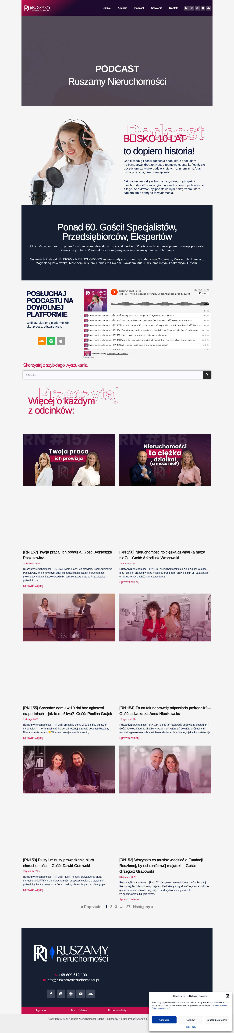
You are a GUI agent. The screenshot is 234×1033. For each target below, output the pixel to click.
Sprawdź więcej (33, 585)
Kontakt (173, 8)
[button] (227, 996)
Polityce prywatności (161, 1008)
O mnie (107, 8)
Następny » (143, 907)
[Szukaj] (207, 375)
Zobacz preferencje (217, 1020)
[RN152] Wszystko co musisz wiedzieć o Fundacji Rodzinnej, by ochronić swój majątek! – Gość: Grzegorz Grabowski (161, 866)
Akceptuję (164, 1020)
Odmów (190, 1020)
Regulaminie (220, 1005)
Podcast (139, 8)
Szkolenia (156, 8)
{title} (188, 1027)
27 (128, 907)
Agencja (122, 8)
